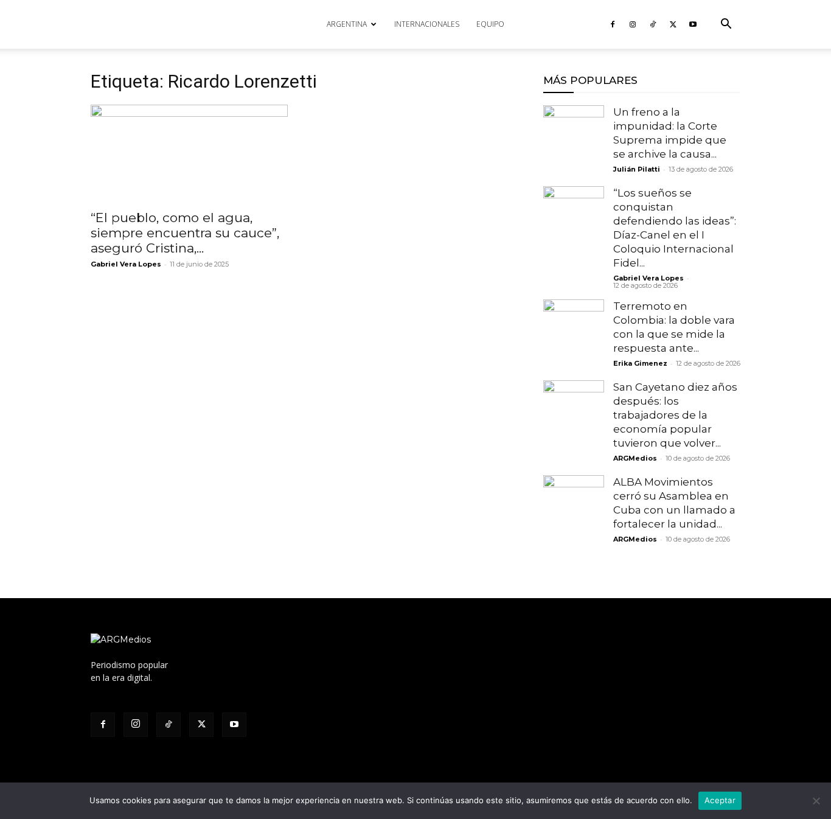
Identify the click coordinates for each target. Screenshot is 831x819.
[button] (725, 25)
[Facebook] (612, 24)
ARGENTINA (347, 24)
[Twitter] (673, 24)
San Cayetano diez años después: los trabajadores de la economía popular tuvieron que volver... (675, 415)
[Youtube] (693, 24)
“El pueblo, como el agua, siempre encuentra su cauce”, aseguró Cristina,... (185, 233)
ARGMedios (635, 458)
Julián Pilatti (636, 169)
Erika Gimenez (640, 363)
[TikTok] (653, 24)
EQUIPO (490, 24)
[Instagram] (633, 24)
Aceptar (719, 800)
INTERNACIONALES (426, 24)
